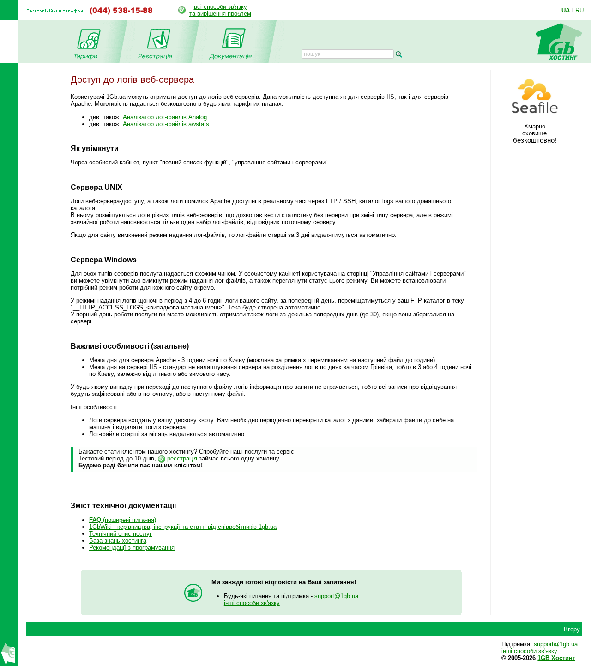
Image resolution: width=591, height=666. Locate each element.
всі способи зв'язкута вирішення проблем (220, 10)
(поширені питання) (122, 519)
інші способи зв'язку (252, 602)
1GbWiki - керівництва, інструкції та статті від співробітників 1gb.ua (183, 526)
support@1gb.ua (336, 596)
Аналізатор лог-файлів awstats (166, 124)
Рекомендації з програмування (132, 547)
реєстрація (182, 458)
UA (565, 10)
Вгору (572, 629)
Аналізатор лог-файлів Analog (165, 117)
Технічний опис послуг (120, 533)
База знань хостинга (117, 540)
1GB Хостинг (556, 657)
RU (579, 10)
